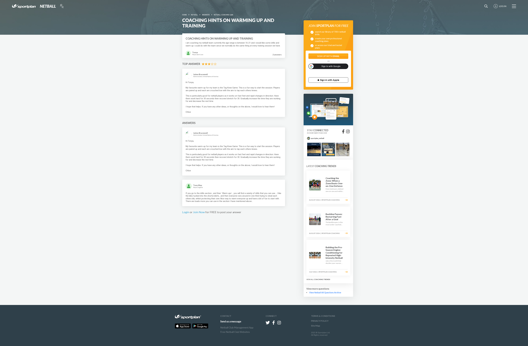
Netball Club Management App (236, 327)
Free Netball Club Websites (235, 331)
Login (185, 212)
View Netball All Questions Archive (325, 292)
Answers (206, 15)
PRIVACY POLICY (319, 321)
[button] (328, 80)
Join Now (199, 212)
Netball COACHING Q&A (223, 15)
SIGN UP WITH (328, 56)
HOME (184, 15)
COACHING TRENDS (322, 279)
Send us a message (230, 321)
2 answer (277, 54)
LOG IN (502, 6)
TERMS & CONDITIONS (323, 316)
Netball (194, 15)
